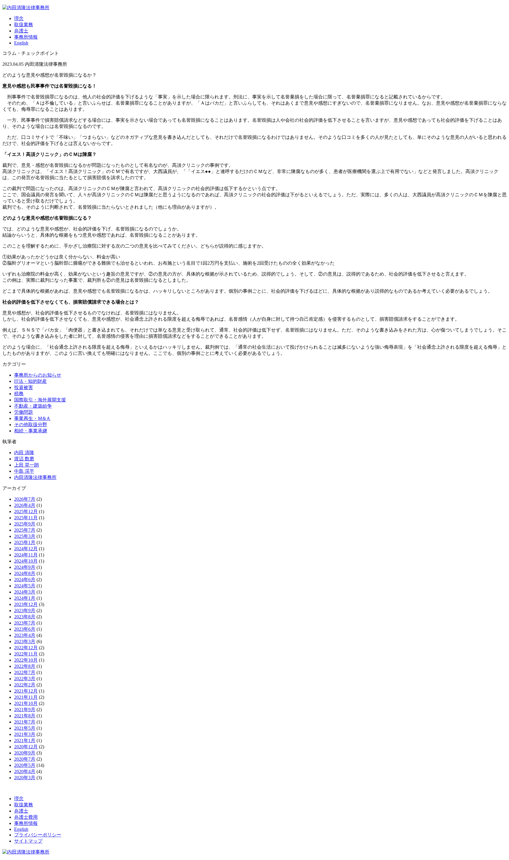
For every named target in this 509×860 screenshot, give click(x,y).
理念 (19, 18)
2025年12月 (26, 511)
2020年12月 (26, 746)
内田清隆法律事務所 (35, 477)
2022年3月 (24, 678)
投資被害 (23, 387)
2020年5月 (24, 765)
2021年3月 (24, 734)
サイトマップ (28, 840)
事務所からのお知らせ (37, 375)
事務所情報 (26, 36)
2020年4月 (24, 771)
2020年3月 (24, 777)
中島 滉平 (24, 471)
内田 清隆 (24, 452)
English (21, 42)
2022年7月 (24, 672)
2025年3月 (24, 536)
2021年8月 (24, 715)
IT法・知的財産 (30, 381)
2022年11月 (26, 653)
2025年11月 (26, 517)
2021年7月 (24, 721)
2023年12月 (26, 604)
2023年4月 (24, 635)
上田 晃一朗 (26, 464)
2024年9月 (24, 567)
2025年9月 (24, 523)
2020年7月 (24, 759)
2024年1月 (24, 598)
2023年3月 (24, 641)
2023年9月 (24, 610)
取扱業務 (23, 24)
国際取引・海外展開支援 (40, 399)
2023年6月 (24, 629)
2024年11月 (26, 554)
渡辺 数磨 (24, 458)
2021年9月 (24, 709)
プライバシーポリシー (37, 834)
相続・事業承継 (30, 430)
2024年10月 (26, 561)
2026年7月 (24, 499)
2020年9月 (24, 752)
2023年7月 (24, 622)
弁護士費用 (26, 817)
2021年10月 (26, 703)
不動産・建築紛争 (33, 405)
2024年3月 (24, 591)
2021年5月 (24, 728)
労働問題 (23, 412)
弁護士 (21, 30)
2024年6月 (24, 579)
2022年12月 (26, 647)
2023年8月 (24, 616)
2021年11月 (26, 697)
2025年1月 (24, 542)
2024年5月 (24, 585)
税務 (19, 393)
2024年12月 (26, 548)
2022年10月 (26, 660)
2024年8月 (24, 573)
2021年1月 (24, 740)
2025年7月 (24, 530)
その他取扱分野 (30, 424)
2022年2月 (24, 684)
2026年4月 (24, 505)
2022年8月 (24, 666)
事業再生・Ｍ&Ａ (32, 418)
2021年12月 (26, 690)
